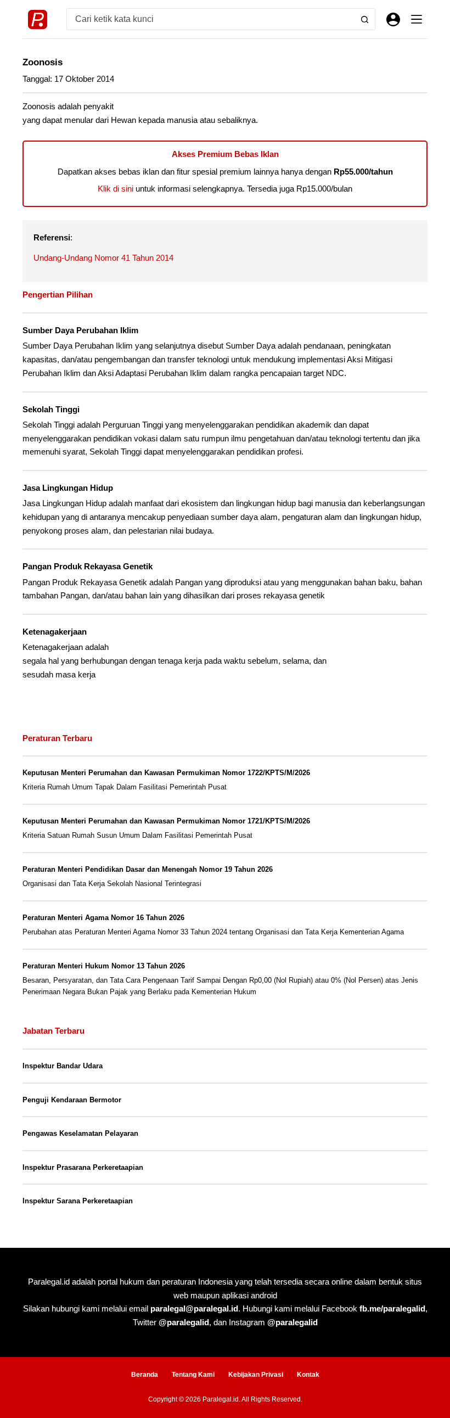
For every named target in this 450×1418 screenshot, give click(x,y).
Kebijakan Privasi (255, 1374)
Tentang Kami (193, 1374)
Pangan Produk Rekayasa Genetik (87, 566)
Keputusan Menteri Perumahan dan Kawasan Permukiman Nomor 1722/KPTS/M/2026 (166, 773)
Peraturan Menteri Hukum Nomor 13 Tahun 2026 (103, 966)
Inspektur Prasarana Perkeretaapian (82, 1167)
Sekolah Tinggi (51, 409)
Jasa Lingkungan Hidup (67, 488)
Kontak (308, 1374)
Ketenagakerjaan (54, 631)
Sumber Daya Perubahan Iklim (80, 330)
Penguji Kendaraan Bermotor (71, 1100)
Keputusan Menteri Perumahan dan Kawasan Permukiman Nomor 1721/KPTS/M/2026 (166, 821)
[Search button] (364, 19)
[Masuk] (393, 19)
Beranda (144, 1374)
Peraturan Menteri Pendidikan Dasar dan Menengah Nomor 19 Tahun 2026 (147, 869)
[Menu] (416, 19)
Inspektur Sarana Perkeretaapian (77, 1201)
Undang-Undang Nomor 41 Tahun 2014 (103, 257)
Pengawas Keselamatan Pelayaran (80, 1133)
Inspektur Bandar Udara (62, 1066)
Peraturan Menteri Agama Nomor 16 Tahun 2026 (103, 917)
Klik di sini (115, 188)
